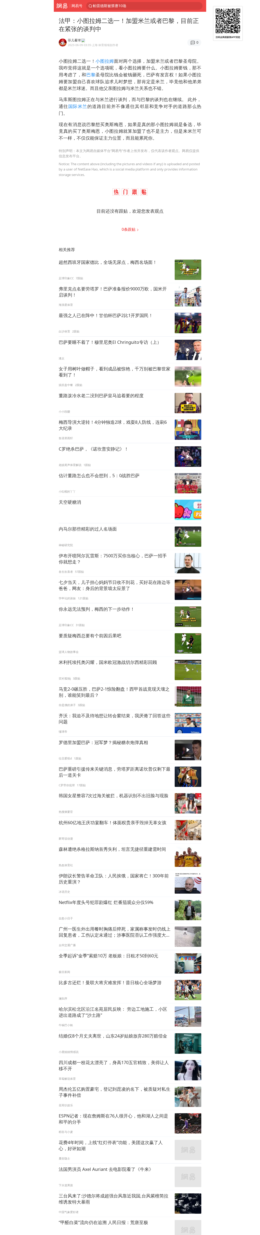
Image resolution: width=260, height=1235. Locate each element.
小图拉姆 (104, 61)
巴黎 (90, 75)
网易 (62, 6)
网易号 (77, 5)
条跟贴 (129, 229)
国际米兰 (77, 106)
